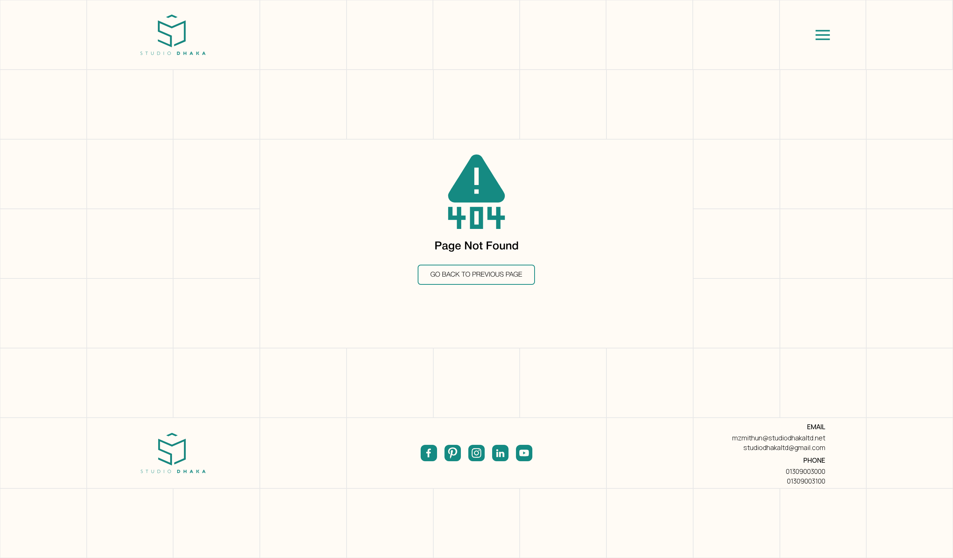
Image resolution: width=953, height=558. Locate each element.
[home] (173, 34)
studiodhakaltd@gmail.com (784, 447)
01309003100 (806, 481)
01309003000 (805, 471)
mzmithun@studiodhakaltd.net (778, 437)
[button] (823, 34)
